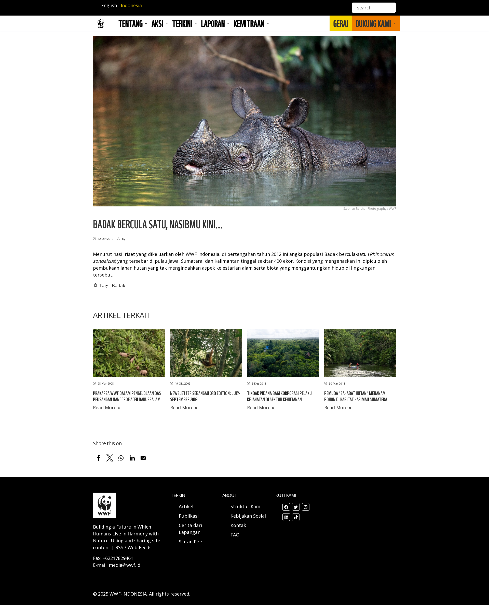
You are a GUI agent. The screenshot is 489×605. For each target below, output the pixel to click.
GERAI (340, 23)
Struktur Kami (246, 506)
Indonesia (131, 5)
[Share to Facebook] (98, 458)
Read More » (106, 407)
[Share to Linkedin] (132, 458)
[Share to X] (109, 458)
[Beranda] (101, 23)
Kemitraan (249, 23)
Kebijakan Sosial (248, 516)
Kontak (238, 525)
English (109, 5)
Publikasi (189, 516)
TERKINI (182, 23)
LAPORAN (213, 23)
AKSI (157, 23)
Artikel (187, 506)
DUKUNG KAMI (373, 23)
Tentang (130, 23)
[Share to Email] (143, 458)
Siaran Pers (191, 541)
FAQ (234, 535)
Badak (118, 285)
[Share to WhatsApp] (121, 458)
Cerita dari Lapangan (190, 528)
